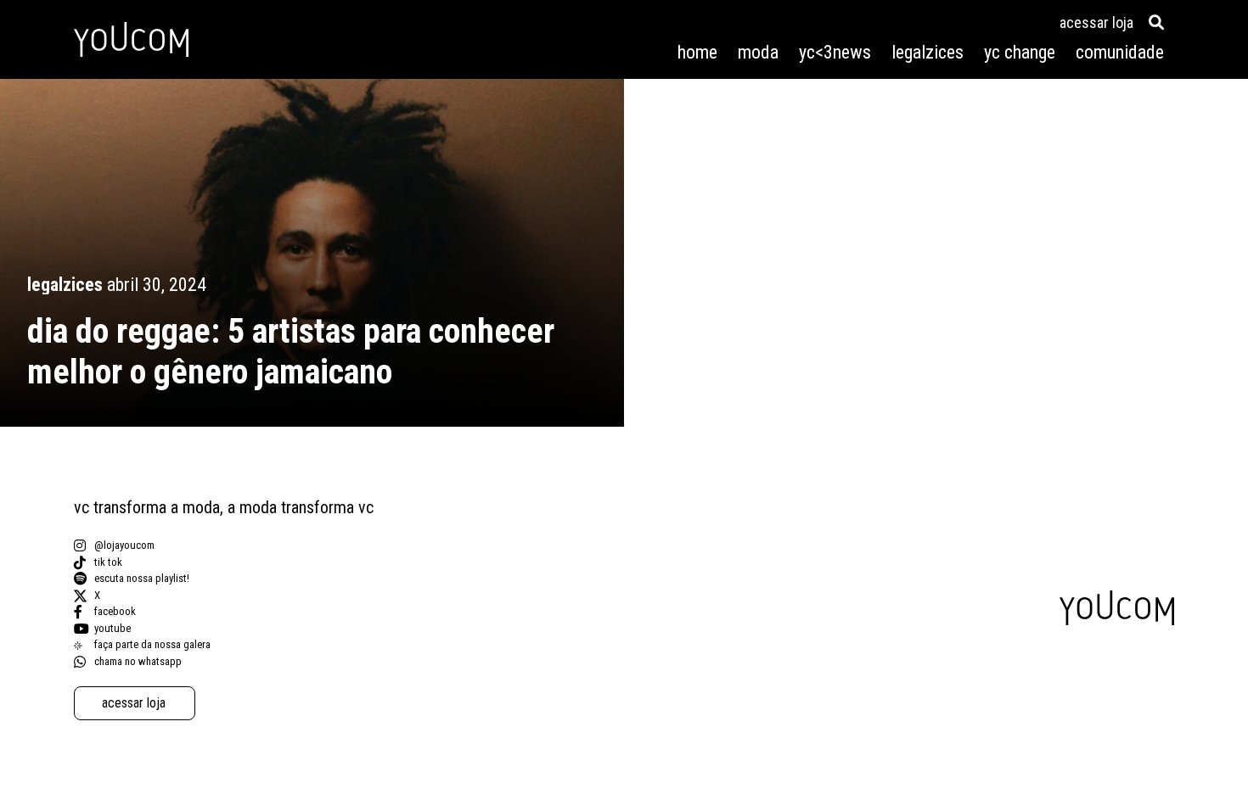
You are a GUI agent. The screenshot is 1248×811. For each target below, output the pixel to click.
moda (758, 52)
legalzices (927, 52)
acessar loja (1096, 22)
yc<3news (835, 52)
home (697, 52)
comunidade (1120, 52)
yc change (1019, 52)
